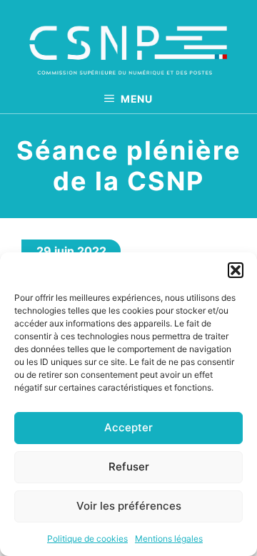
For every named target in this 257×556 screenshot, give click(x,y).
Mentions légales (169, 538)
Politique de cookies (87, 538)
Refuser (129, 466)
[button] (235, 270)
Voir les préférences (128, 506)
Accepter (128, 427)
